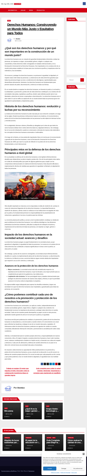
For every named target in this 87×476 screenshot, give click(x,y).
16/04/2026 (30, 445)
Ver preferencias (77, 468)
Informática (12, 10)
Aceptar (50, 468)
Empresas (7, 437)
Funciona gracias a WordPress (9, 471)
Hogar (23, 10)
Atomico (18, 38)
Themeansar (31, 471)
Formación (28, 437)
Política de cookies (55, 472)
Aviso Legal (74, 472)
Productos (41, 10)
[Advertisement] (76, 48)
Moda (31, 10)
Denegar (63, 468)
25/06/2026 (9, 445)
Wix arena (8, 411)
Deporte (49, 437)
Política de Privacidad (65, 472)
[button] (83, 454)
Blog (9, 20)
